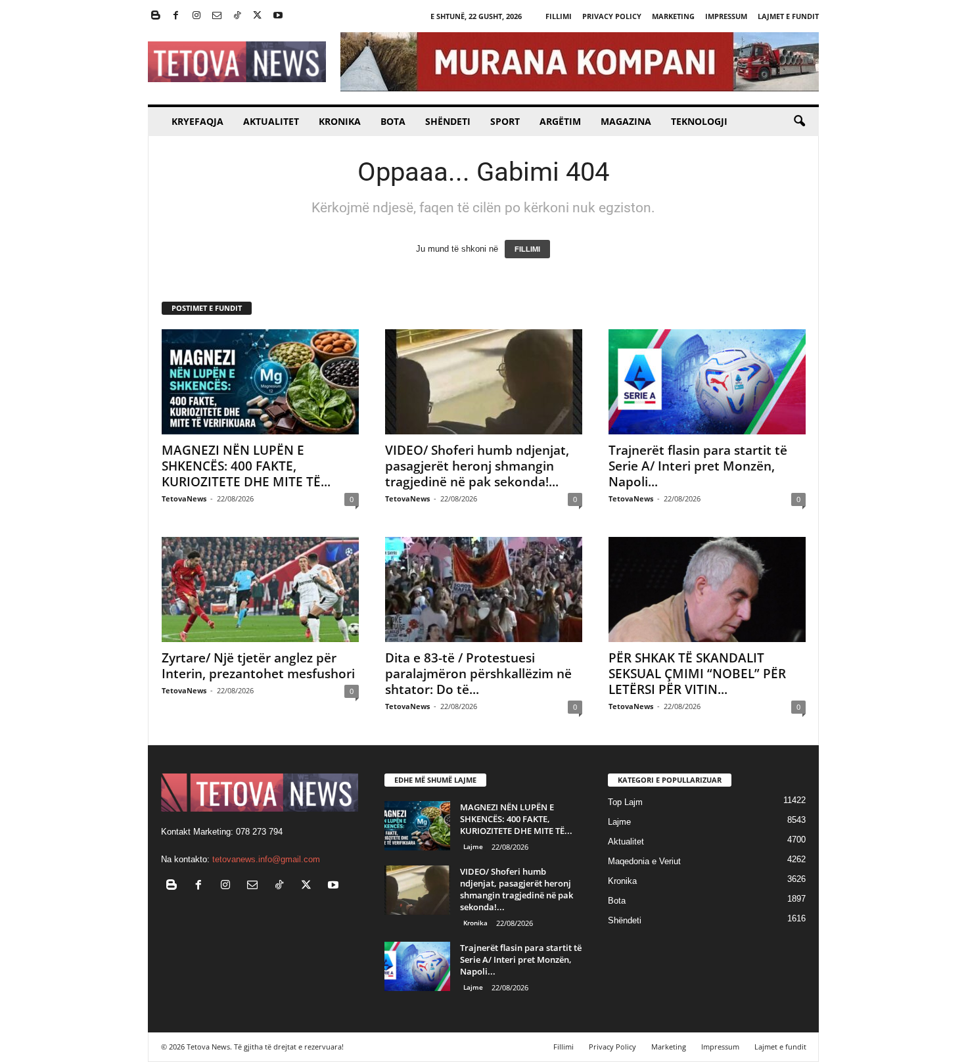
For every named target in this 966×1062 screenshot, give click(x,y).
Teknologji (699, 121)
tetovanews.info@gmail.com (266, 859)
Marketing (673, 16)
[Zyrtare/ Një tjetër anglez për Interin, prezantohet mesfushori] (260, 589)
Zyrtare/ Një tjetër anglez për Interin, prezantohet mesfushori (258, 665)
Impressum (726, 16)
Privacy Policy (611, 16)
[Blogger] (156, 16)
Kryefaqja (197, 121)
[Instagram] (196, 16)
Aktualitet (271, 121)
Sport (505, 121)
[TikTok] (237, 16)
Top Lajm (625, 802)
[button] (799, 121)
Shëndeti (448, 121)
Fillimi (558, 16)
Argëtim (560, 121)
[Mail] (217, 16)
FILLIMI (527, 249)
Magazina (626, 121)
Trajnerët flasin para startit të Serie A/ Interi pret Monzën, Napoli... (698, 466)
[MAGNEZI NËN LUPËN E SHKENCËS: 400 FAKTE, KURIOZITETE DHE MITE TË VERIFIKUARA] (260, 381)
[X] (257, 16)
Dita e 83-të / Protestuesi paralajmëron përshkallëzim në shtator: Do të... (478, 673)
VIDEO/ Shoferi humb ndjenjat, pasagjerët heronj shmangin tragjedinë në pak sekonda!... (477, 466)
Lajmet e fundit (788, 16)
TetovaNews (184, 498)
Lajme (473, 846)
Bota (392, 121)
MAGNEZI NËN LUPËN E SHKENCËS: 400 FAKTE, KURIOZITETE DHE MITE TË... (246, 466)
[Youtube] (278, 16)
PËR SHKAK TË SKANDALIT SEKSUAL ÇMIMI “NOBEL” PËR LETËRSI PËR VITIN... (697, 673)
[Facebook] (176, 16)
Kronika (340, 121)
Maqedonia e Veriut (644, 861)
